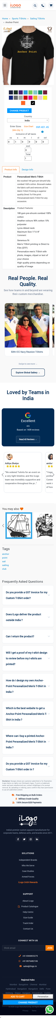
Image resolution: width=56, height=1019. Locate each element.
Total (28, 154)
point (4, 557)
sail (4, 561)
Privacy (25, 1010)
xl (38, 137)
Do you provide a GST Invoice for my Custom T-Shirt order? (26, 595)
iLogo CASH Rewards (28, 882)
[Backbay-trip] (17, 525)
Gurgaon (26, 993)
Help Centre (28, 912)
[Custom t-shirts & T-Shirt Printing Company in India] (15, 5)
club (4, 568)
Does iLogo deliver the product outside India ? (23, 617)
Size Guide (28, 917)
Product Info (11, 169)
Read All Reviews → (28, 439)
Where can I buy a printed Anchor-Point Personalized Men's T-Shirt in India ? (26, 741)
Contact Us (28, 928)
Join (49, 947)
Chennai (33, 984)
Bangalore (23, 984)
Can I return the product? (20, 636)
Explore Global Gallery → (28, 372)
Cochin (47, 993)
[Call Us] (43, 5)
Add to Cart (18, 996)
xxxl (28, 145)
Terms (34, 1010)
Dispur (18, 993)
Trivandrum (37, 993)
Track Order (28, 923)
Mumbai (13, 984)
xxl (45, 137)
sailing (5, 565)
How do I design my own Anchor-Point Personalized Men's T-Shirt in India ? (26, 686)
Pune (48, 989)
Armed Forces (28, 876)
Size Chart (28, 126)
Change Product (19, 110)
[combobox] (28, 120)
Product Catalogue (29, 906)
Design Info (27, 169)
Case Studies (28, 871)
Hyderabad (11, 989)
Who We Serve (28, 865)
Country (28, 116)
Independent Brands (28, 860)
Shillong (9, 993)
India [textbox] (27, 120)
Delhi (41, 989)
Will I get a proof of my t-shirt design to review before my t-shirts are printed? (26, 658)
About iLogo (28, 900)
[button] (6, 56)
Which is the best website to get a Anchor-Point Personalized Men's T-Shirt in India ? (26, 714)
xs (11, 137)
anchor (5, 553)
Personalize (43, 996)
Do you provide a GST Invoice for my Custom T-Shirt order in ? (26, 766)
